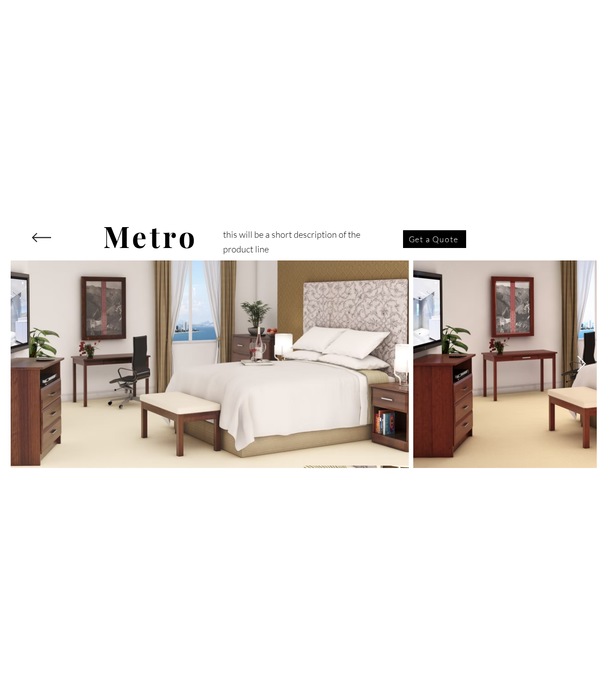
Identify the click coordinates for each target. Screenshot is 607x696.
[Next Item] (581, 364)
